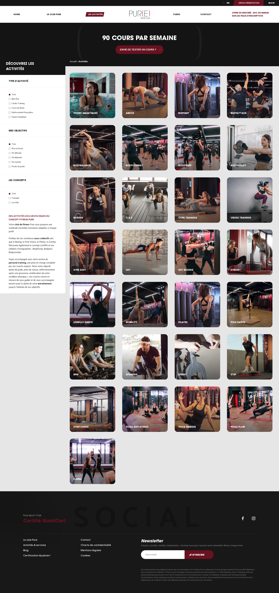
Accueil (73, 61)
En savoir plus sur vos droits (200, 580)
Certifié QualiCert (44, 520)
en (228, 3)
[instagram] (253, 518)
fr (223, 3)
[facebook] (243, 518)
